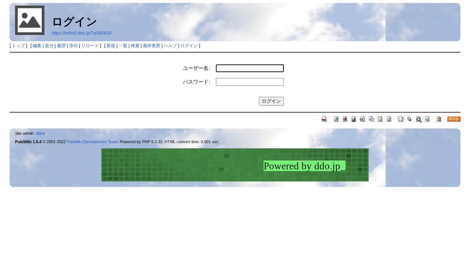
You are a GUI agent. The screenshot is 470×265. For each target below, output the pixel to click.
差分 (49, 45)
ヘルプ (170, 45)
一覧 (123, 45)
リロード (90, 45)
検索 (135, 45)
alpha (40, 133)
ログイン (189, 45)
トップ (18, 45)
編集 (37, 45)
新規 (110, 45)
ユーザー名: (196, 68)
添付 (73, 45)
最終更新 (151, 45)
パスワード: (196, 82)
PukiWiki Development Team (92, 141)
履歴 (61, 45)
